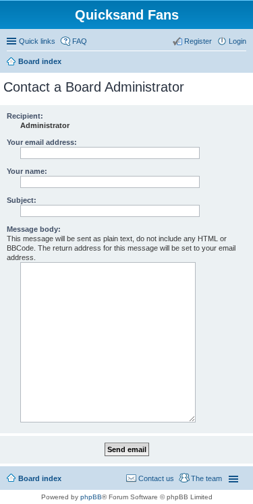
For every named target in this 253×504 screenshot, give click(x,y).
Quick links (37, 41)
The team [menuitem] (206, 478)
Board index (39, 478)
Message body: (34, 229)
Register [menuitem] (198, 41)
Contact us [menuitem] (156, 478)
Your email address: (42, 142)
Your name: (27, 171)
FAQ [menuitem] (79, 41)
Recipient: (25, 116)
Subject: (21, 200)
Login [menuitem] (237, 41)
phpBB (91, 497)
